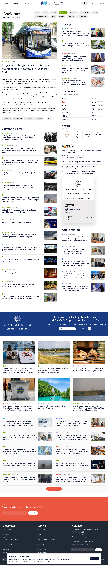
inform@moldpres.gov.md (82, 537)
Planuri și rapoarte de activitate (11, 539)
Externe (61, 17)
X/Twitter (29, 118)
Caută (98, 550)
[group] (83, 32)
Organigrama (6, 534)
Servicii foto (40, 534)
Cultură (95, 13)
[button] (101, 37)
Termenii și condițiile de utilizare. (41, 561)
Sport (53, 17)
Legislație (5, 537)
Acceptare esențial (82, 559)
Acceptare (94, 559)
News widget (40, 544)
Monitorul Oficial (41, 549)
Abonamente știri (41, 532)
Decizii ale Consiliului (8, 544)
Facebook (8, 118)
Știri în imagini (82, 17)
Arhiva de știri (40, 542)
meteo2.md (75, 128)
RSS (38, 547)
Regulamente (6, 549)
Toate (37, 13)
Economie (73, 13)
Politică (54, 13)
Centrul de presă (41, 537)
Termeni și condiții (42, 552)
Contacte (5, 552)
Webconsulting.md (83, 544)
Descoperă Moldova (41, 17)
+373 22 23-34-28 (79, 531)
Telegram (40, 118)
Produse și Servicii (42, 529)
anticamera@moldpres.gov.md (84, 534)
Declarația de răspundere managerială (12, 547)
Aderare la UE (84, 13)
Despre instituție (7, 529)
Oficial (45, 13)
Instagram (19, 118)
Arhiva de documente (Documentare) (46, 539)
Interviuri (71, 17)
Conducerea (6, 532)
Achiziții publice (6, 542)
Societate (12, 13)
